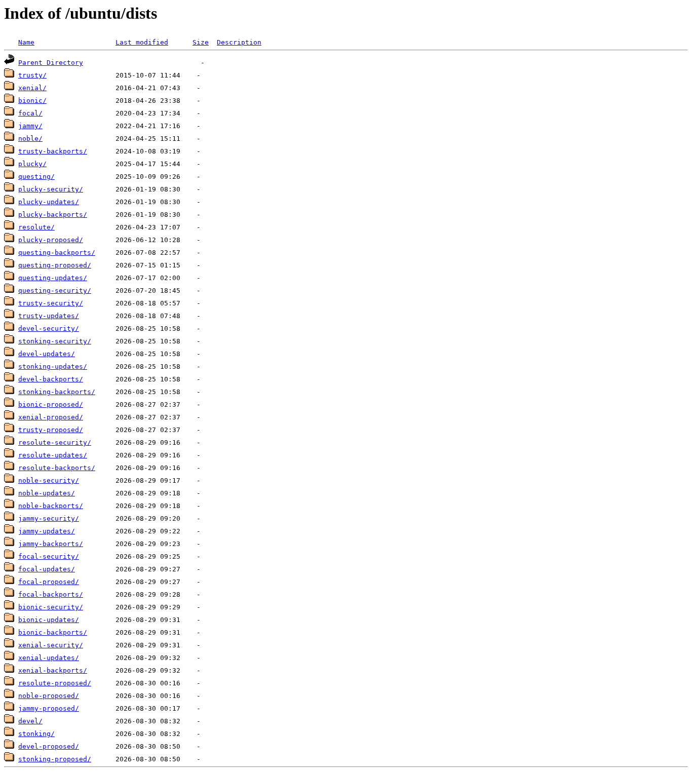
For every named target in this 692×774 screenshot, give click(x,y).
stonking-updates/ (52, 366)
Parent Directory (50, 62)
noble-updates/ (46, 493)
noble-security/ (48, 480)
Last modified (142, 42)
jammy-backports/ (50, 544)
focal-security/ (48, 556)
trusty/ (32, 75)
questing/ (36, 176)
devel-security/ (48, 328)
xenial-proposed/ (50, 417)
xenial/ (32, 88)
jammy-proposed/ (48, 708)
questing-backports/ (56, 252)
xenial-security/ (50, 645)
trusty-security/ (50, 303)
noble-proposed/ (48, 696)
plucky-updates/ (48, 202)
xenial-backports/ (52, 670)
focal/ (30, 113)
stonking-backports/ (56, 392)
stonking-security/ (54, 341)
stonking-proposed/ (54, 759)
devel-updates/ (46, 354)
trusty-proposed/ (50, 430)
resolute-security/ (54, 442)
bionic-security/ (50, 607)
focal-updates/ (46, 569)
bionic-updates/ (48, 620)
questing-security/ (54, 290)
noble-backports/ (50, 506)
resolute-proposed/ (54, 683)
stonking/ (36, 734)
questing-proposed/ (54, 265)
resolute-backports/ (56, 468)
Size (201, 42)
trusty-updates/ (48, 316)
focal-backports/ (50, 594)
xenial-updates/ (48, 658)
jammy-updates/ (46, 531)
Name (26, 42)
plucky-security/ (50, 189)
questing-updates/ (52, 278)
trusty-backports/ (52, 151)
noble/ (30, 138)
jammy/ (30, 126)
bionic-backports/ (52, 632)
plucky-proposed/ (50, 240)
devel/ (30, 721)
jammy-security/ (48, 518)
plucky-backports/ (52, 214)
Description (239, 42)
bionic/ (32, 100)
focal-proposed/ (48, 582)
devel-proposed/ (48, 746)
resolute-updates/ (52, 455)
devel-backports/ (50, 379)
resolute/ (36, 227)
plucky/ (32, 164)
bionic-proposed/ (50, 404)
